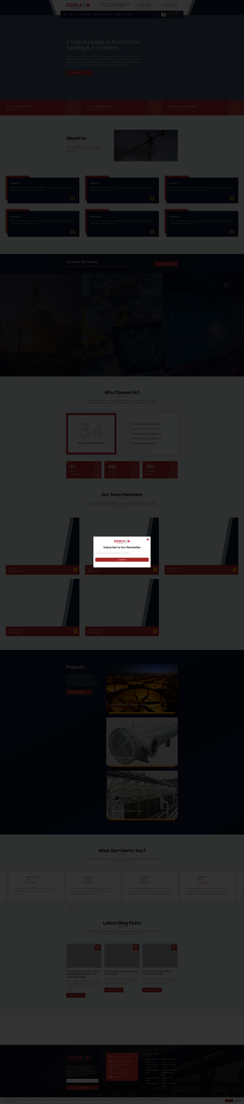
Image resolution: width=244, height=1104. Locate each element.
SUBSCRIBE (122, 560)
